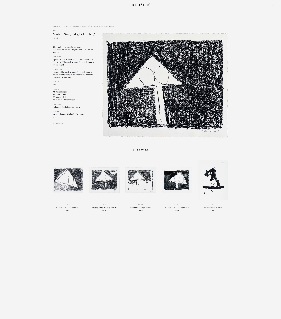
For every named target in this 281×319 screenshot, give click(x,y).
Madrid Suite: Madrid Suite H (104, 208)
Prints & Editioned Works (103, 26)
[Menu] (8, 4)
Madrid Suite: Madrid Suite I (140, 208)
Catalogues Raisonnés (81, 26)
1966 (68, 210)
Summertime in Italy (213, 208)
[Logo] (141, 4)
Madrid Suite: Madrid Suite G (68, 208)
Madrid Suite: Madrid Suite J (177, 208)
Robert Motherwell (61, 26)
